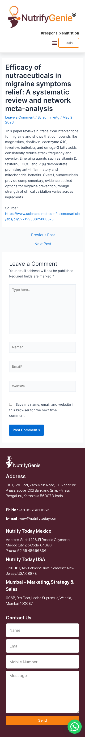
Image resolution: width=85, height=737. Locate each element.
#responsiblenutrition (60, 33)
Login (69, 43)
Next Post (42, 244)
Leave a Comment (19, 117)
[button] (54, 43)
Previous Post (43, 235)
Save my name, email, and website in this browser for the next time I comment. (42, 410)
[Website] (42, 387)
